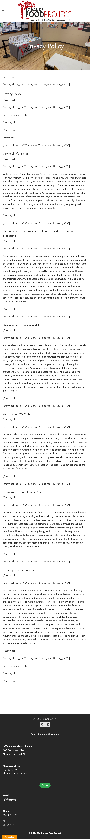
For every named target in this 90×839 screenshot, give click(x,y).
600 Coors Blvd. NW (13, 750)
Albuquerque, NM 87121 (15, 754)
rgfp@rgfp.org (10, 799)
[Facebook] (42, 724)
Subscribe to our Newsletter (45, 734)
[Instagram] (47, 724)
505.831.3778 (10, 815)
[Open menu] (3, 11)
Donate (45, 785)
